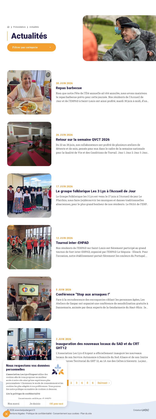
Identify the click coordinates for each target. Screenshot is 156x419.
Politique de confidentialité (39, 413)
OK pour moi (56, 403)
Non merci (14, 403)
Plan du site (86, 413)
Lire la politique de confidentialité (23, 393)
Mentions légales (17, 413)
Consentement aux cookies (66, 413)
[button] (31, 47)
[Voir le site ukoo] (145, 410)
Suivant (102, 382)
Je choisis (35, 403)
